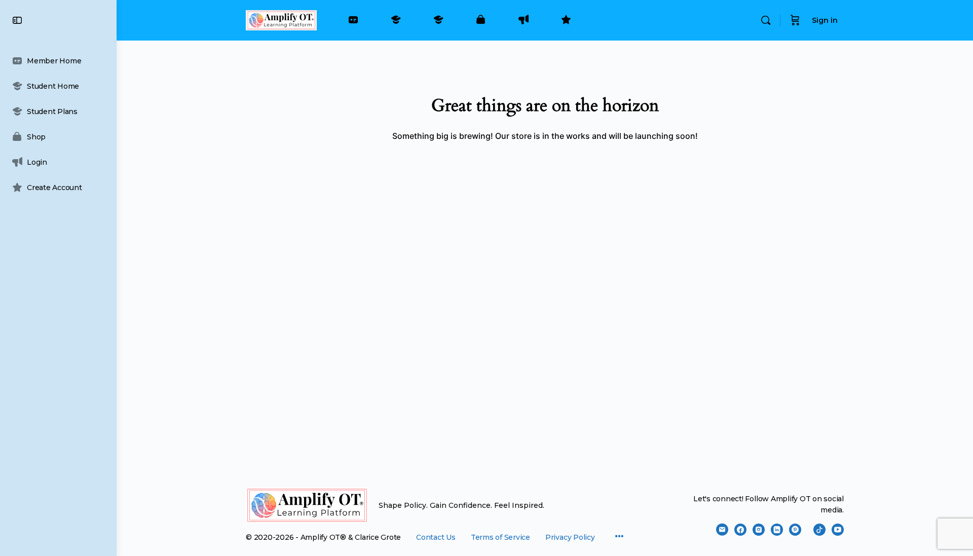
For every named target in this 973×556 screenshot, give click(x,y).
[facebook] (740, 530)
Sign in (825, 20)
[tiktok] (819, 530)
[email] (722, 530)
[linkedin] (777, 530)
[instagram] (759, 530)
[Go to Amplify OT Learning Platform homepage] (281, 19)
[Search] (766, 20)
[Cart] (795, 20)
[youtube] (838, 530)
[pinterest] (795, 530)
